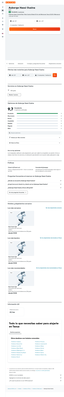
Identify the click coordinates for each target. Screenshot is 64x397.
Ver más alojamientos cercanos (54, 208)
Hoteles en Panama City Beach (18, 352)
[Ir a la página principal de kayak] (10, 2)
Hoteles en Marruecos (37, 388)
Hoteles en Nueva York (16, 344)
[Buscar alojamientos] (3, 10)
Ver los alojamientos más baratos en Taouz (51, 238)
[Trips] (3, 29)
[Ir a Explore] (3, 18)
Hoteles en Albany (39, 346)
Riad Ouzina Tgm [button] (12, 226)
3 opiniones (21, 12)
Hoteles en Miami (39, 350)
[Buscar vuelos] (3, 7)
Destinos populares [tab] (15, 332)
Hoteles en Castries (16, 341)
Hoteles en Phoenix (39, 341)
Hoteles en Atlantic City (40, 354)
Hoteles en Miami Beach (17, 348)
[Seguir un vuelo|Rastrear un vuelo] (3, 21)
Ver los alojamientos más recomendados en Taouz (49, 268)
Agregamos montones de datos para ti (19, 378)
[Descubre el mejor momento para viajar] (3, 24)
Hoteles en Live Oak (16, 346)
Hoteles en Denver (39, 348)
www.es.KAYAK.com (12, 388)
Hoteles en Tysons (39, 352)
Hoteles (19, 388)
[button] (2, 2)
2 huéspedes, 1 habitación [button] (17, 25)
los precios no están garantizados (43, 370)
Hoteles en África (27, 388)
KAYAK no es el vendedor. (16, 375)
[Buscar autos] (3, 13)
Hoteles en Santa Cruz (16, 354)
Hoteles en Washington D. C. (18, 350)
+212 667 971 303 (13, 16)
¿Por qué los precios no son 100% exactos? (21, 380)
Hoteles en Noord (15, 357)
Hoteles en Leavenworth (41, 344)
